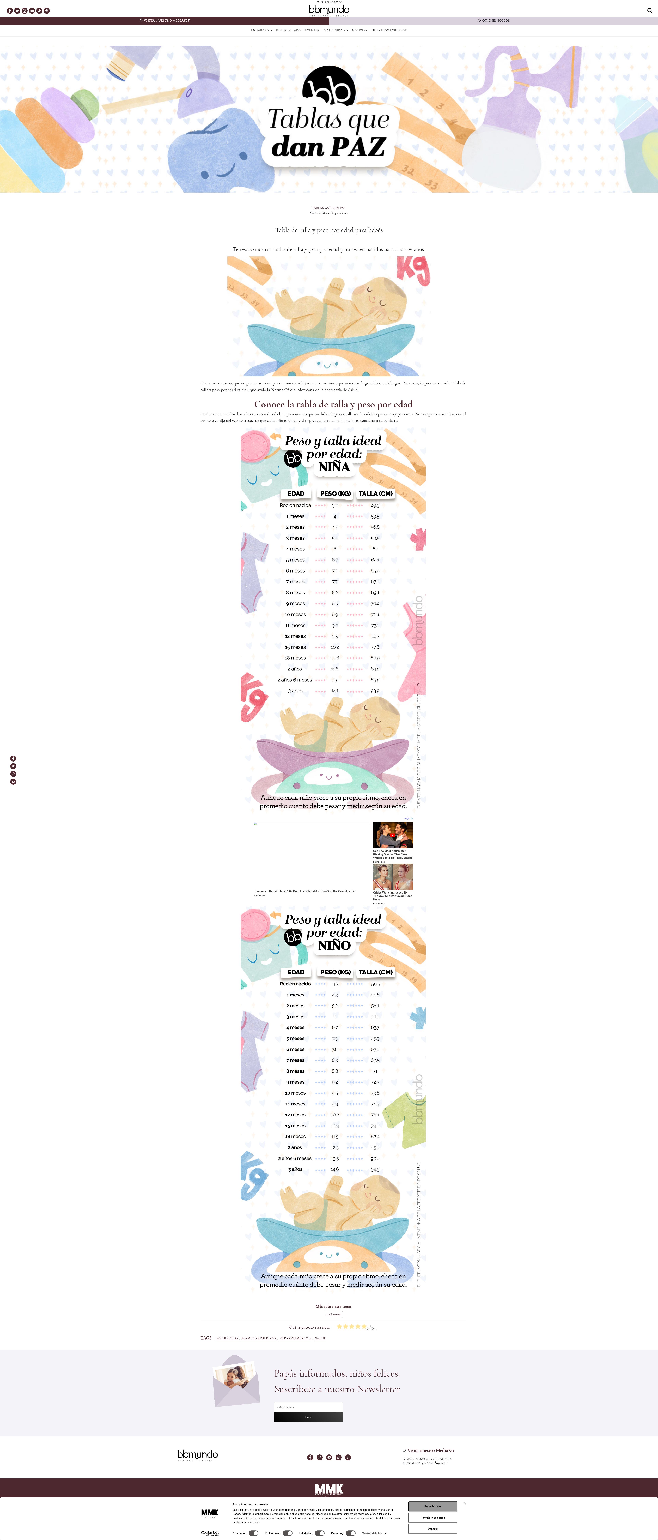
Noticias (360, 30)
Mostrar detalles (372, 1533)
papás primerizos (295, 1338)
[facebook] (10, 10)
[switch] (288, 1533)
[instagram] (24, 10)
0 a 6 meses (333, 1314)
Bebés (282, 30)
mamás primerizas (259, 1338)
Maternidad (335, 30)
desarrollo (226, 1338)
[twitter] (17, 11)
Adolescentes (307, 30)
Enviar (308, 1417)
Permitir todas (432, 1506)
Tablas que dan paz (329, 208)
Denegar (433, 1528)
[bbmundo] (329, 11)
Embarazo (260, 30)
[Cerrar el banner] (465, 1502)
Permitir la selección (433, 1517)
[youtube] (32, 11)
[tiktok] (39, 11)
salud (320, 1338)
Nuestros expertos (389, 30)
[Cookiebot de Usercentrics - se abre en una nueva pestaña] (210, 1533)
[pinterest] (46, 11)
